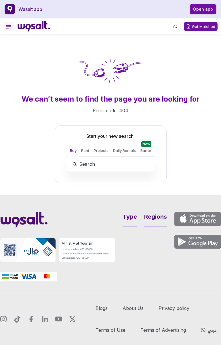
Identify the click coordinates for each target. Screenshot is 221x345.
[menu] (8, 26)
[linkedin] (44, 319)
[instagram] (3, 319)
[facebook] (31, 319)
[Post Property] (175, 26)
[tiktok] (17, 319)
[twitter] (72, 319)
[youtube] (58, 319)
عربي (212, 330)
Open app (203, 9)
